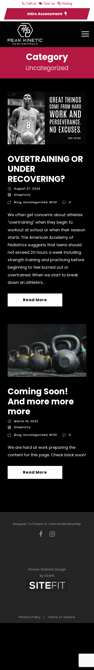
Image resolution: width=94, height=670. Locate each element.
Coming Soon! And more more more (41, 401)
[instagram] (52, 534)
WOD (53, 202)
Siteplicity (22, 195)
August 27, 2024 (27, 189)
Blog (17, 202)
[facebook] (41, 534)
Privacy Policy (29, 617)
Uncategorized (35, 202)
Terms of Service (61, 617)
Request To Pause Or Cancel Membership (47, 524)
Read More (35, 299)
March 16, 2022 (26, 421)
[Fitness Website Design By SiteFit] (47, 585)
